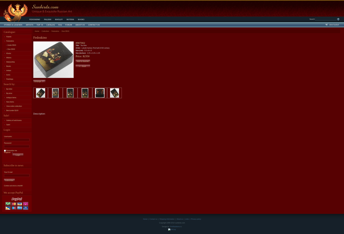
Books (8, 66)
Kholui (8, 53)
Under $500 (11, 45)
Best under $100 (12, 110)
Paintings (9, 79)
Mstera (8, 58)
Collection (45, 31)
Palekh (8, 37)
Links (187, 219)
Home (37, 31)
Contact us (153, 219)
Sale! (8, 125)
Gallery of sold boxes (14, 120)
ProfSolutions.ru (176, 227)
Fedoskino (10, 41)
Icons (8, 75)
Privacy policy (196, 219)
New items (10, 102)
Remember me (11, 151)
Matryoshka (10, 62)
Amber (8, 70)
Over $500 (10, 49)
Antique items (11, 98)
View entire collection (14, 106)
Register (7, 152)
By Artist (9, 89)
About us (180, 219)
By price (9, 93)
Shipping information (167, 219)
